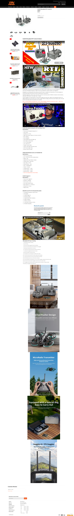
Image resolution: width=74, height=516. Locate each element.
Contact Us (70, 515)
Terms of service (11, 505)
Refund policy (11, 511)
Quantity (38, 12)
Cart (64, 4)
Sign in (59, 2)
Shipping (10, 504)
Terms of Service (11, 510)
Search (10, 501)
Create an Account (63, 2)
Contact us (10, 508)
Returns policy (11, 507)
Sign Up (25, 498)
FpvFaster (12, 514)
